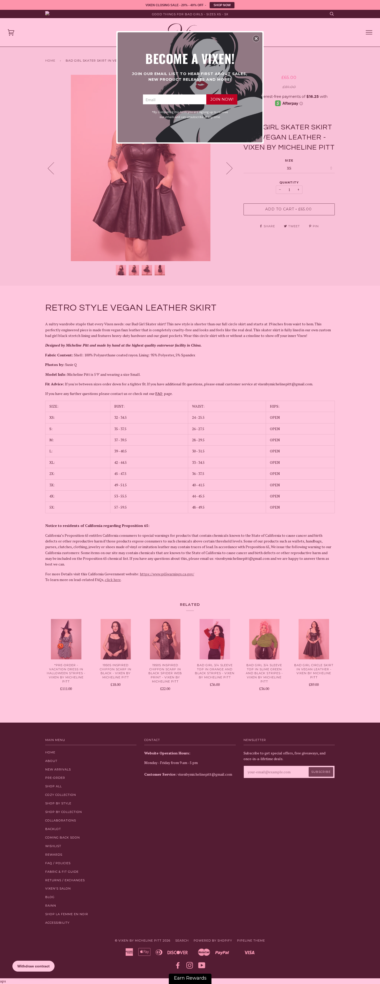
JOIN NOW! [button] (221, 99)
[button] (256, 38)
